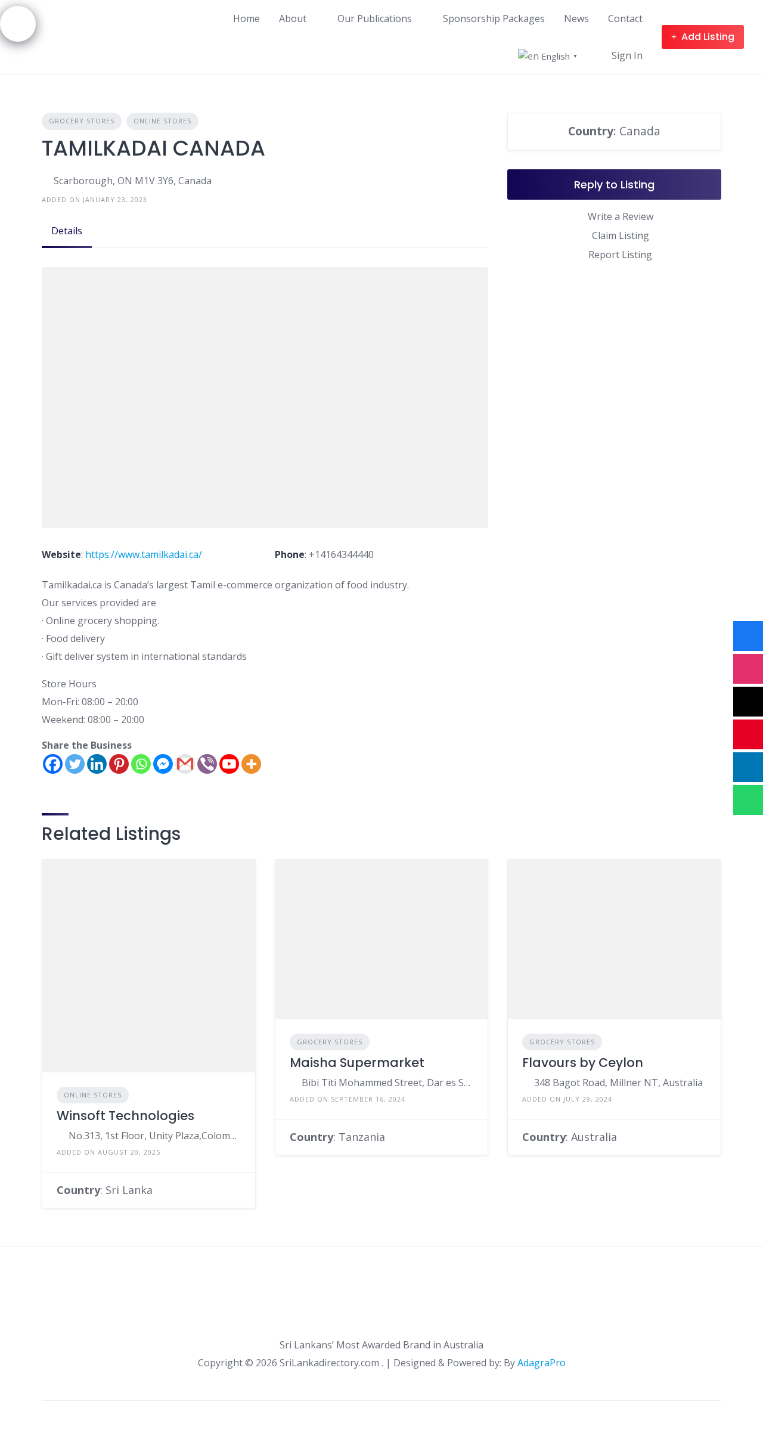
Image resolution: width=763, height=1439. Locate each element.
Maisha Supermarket (357, 1062)
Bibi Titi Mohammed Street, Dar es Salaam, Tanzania (388, 1082)
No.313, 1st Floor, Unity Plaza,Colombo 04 (155, 1135)
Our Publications (374, 18)
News (576, 18)
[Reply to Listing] (237, 1190)
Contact (625, 18)
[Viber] (207, 764)
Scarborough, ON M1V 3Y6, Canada (133, 180)
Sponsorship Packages (494, 18)
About (292, 18)
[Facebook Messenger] (163, 764)
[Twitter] (75, 764)
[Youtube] (229, 764)
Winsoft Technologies (125, 1115)
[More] (251, 764)
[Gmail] (185, 764)
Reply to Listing (614, 184)
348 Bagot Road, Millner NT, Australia (618, 1082)
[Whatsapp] (141, 764)
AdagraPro (541, 1362)
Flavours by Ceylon (582, 1062)
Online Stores (162, 120)
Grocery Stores (81, 120)
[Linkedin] (97, 764)
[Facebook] (53, 764)
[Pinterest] (119, 764)
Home (246, 18)
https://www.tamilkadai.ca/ (143, 554)
